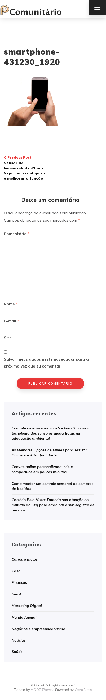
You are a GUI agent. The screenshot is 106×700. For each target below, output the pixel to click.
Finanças (19, 582)
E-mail (11, 321)
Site (8, 337)
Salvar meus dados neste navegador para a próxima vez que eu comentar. (46, 363)
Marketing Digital (27, 605)
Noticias (19, 640)
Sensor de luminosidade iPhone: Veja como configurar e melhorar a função (25, 168)
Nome (11, 304)
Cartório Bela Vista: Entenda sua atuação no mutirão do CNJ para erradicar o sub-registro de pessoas (53, 504)
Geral (16, 594)
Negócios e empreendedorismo (38, 629)
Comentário (16, 233)
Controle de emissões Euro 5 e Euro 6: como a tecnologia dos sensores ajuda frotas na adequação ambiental (50, 433)
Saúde (17, 651)
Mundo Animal (24, 617)
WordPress (83, 690)
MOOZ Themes (42, 690)
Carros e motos (25, 559)
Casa (16, 571)
